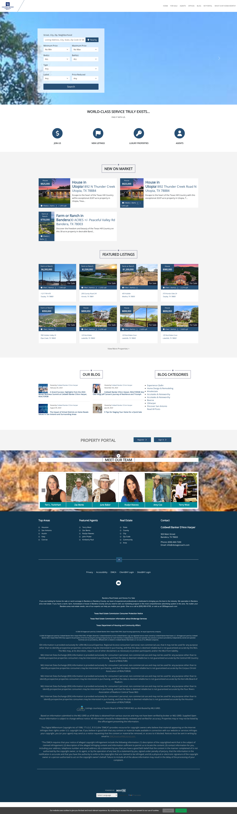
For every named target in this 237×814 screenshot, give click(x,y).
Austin (44, 533)
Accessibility (101, 572)
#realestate (152, 391)
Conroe (45, 539)
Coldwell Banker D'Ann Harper (67, 385)
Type (45, 65)
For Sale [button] (173, 6)
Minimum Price (50, 45)
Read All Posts (153, 409)
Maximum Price (79, 45)
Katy (43, 536)
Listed (46, 74)
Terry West (86, 527)
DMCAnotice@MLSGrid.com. (122, 736)
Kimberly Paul (88, 539)
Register (141, 440)
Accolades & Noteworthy (158, 394)
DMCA (113, 572)
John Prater (87, 536)
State (125, 527)
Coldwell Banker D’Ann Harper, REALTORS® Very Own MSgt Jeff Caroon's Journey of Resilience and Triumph (118, 393)
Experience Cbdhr (155, 385)
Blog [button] (199, 6)
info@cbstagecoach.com (178, 545)
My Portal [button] (208, 6)
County (126, 530)
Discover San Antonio (157, 406)
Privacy (89, 572)
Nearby (93, 39)
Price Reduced (78, 74)
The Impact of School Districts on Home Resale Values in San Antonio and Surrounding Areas (63, 413)
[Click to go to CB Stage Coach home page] (9, 6)
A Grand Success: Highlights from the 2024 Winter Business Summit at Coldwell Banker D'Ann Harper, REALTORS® (63, 394)
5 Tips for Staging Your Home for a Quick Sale (123, 412)
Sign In (161, 440)
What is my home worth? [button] (225, 6)
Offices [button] (191, 6)
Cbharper (151, 403)
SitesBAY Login (144, 572)
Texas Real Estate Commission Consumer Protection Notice (118, 613)
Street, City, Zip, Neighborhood (57, 35)
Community (128, 539)
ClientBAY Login (126, 572)
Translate (137, 795)
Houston (45, 527)
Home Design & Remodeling (160, 388)
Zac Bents (86, 530)
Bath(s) (75, 55)
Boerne (150, 400)
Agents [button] (183, 6)
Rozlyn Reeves (88, 533)
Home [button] (165, 6)
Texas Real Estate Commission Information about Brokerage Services (118, 618)
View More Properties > (118, 348)
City (124, 533)
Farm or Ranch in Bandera (69, 217)
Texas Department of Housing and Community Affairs (118, 625)
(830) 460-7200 (174, 542)
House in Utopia (79, 184)
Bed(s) (46, 55)
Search (75, 86)
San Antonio (47, 530)
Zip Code (126, 536)
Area (125, 543)
